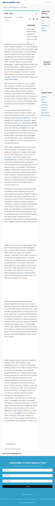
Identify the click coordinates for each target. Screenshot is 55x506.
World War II (26, 118)
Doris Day (20, 273)
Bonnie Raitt (13, 79)
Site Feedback (19, 499)
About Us (6, 499)
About (45, 26)
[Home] (11, 2)
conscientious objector (29, 123)
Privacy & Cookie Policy (31, 499)
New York (11, 211)
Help (12, 499)
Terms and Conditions (45, 499)
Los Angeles (22, 128)
